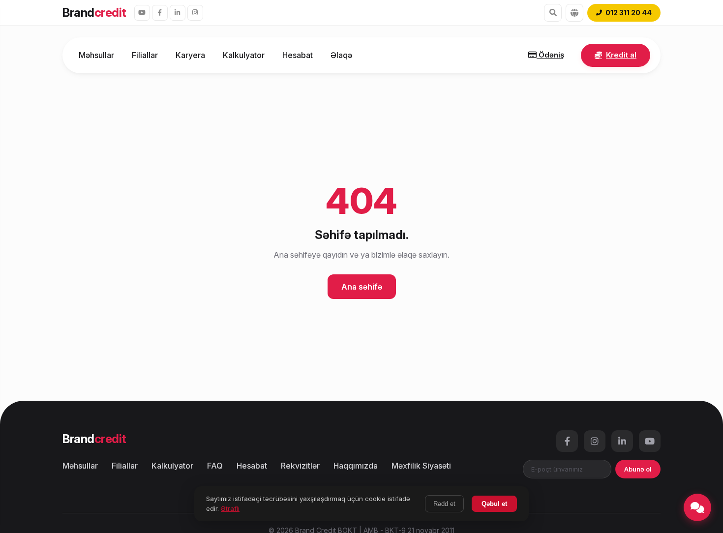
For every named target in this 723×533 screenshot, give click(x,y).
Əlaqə (341, 55)
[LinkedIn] (177, 13)
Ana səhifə (361, 287)
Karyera (190, 55)
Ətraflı (230, 508)
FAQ (215, 466)
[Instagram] (195, 13)
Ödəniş (550, 54)
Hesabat (297, 55)
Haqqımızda (355, 466)
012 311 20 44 (628, 12)
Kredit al (621, 54)
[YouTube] (142, 13)
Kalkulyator (244, 55)
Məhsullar (96, 55)
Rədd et (444, 503)
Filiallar (145, 55)
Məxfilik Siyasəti (421, 466)
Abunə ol (638, 469)
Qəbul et (494, 503)
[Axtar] (553, 13)
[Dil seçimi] (574, 13)
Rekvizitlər (300, 466)
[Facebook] (160, 13)
